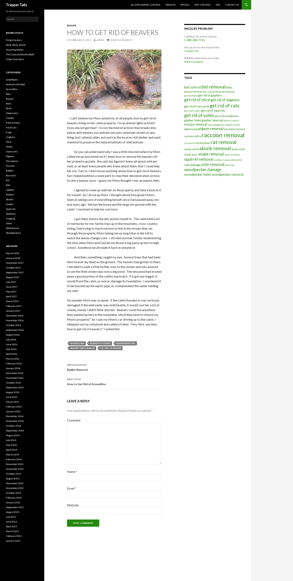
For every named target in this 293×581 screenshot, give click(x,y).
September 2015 (15, 387)
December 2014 (14, 416)
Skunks (10, 199)
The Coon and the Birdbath (20, 54)
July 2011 (11, 516)
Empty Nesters (14, 40)
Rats (8, 184)
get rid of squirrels (213, 110)
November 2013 (15, 468)
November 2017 (15, 262)
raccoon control (192, 136)
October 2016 (13, 325)
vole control (236, 160)
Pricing (185, 4)
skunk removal (215, 148)
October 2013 (13, 473)
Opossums (12, 151)
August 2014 (13, 435)
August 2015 (13, 392)
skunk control (191, 149)
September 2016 (15, 329)
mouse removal (195, 124)
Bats (8, 93)
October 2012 (13, 492)
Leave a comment (121, 40)
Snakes (10, 204)
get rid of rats (224, 105)
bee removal (209, 91)
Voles (9, 223)
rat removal (223, 142)
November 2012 (15, 488)
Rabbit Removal (77, 367)
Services (170, 4)
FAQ (218, 4)
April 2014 (11, 449)
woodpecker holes (197, 174)
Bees (9, 103)
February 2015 (14, 406)
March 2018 (12, 253)
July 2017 (11, 282)
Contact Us (232, 4)
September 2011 (15, 507)
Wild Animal (12, 228)
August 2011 (13, 512)
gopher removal (212, 120)
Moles (9, 146)
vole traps (230, 165)
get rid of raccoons (196, 106)
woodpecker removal (227, 174)
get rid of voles (199, 115)
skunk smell (238, 149)
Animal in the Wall (15, 84)
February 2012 (14, 497)
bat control (192, 87)
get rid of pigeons (225, 100)
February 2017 (14, 305)
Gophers (10, 137)
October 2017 (13, 267)
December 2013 (14, 464)
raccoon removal (223, 134)
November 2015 (15, 377)
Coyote (10, 117)
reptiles (10, 189)
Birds (9, 108)
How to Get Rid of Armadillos (86, 382)
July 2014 (11, 440)
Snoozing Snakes (15, 49)
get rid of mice (197, 99)
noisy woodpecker (216, 124)
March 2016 (12, 358)
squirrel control (232, 154)
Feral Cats (11, 127)
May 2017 (11, 291)
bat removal (213, 86)
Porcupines (12, 161)
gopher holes (192, 120)
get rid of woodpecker (226, 116)
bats (229, 87)
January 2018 (13, 258)
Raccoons (11, 175)
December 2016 (14, 315)
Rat (7, 180)
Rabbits (10, 170)
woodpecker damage (202, 169)
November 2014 (15, 420)
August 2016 (13, 334)
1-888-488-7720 (194, 40)
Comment (74, 420)
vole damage (192, 165)
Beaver (71, 25)
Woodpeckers (13, 232)
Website (73, 505)
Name (72, 471)
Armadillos (12, 89)
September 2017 (15, 272)
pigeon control (233, 124)
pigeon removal (210, 128)
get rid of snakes (192, 110)
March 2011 (12, 531)
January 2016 (13, 368)
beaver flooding (100, 343)
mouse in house (231, 120)
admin (100, 40)
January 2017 (13, 310)
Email (72, 488)
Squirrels (11, 208)
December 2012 (14, 483)
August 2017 (13, 277)
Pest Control (203, 4)
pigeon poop (191, 129)
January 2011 (13, 540)
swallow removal (222, 160)
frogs (9, 132)
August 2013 (13, 478)
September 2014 (15, 430)
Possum (10, 165)
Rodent (10, 194)
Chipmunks (12, 113)
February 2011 (14, 535)
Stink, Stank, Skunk (15, 44)
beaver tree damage (82, 348)
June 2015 (11, 397)
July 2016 (11, 339)
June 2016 (11, 344)
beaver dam (77, 343)
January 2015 (13, 411)
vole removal (212, 164)
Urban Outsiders (15, 59)
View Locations (193, 61)
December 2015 (14, 373)
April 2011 (11, 526)
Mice (8, 141)
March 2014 (12, 454)
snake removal (211, 154)
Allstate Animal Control (145, 4)
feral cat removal (224, 91)
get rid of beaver (110, 348)
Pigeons (10, 156)
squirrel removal (198, 159)
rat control (189, 143)
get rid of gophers (210, 95)
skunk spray (191, 154)
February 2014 (14, 459)
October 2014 (13, 425)
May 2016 (11, 349)
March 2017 (12, 301)
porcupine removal (234, 129)
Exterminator (13, 122)
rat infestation (202, 143)
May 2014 (11, 444)
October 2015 (13, 382)
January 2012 (13, 502)
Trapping (10, 218)
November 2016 (15, 320)
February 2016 (14, 363)
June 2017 (11, 286)
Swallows (11, 213)
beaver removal (126, 343)
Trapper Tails (16, 5)
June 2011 (11, 521)
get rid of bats (191, 95)
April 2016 (11, 353)
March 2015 (12, 401)
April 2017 (11, 296)
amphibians (12, 79)
